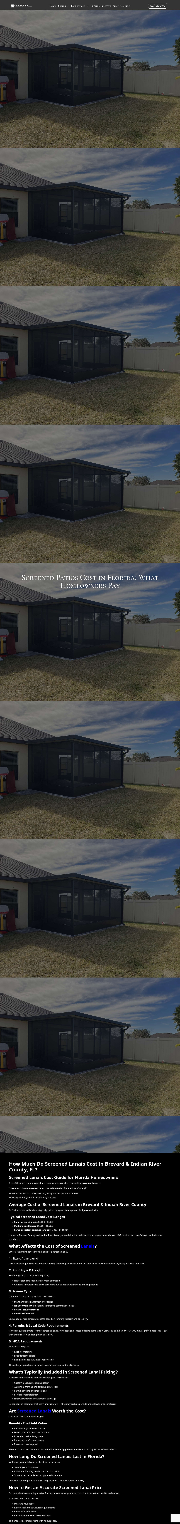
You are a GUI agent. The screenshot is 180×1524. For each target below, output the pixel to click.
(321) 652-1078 (157, 6)
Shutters (106, 6)
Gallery (125, 6)
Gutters (95, 6)
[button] (63, 6)
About (116, 6)
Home (52, 6)
